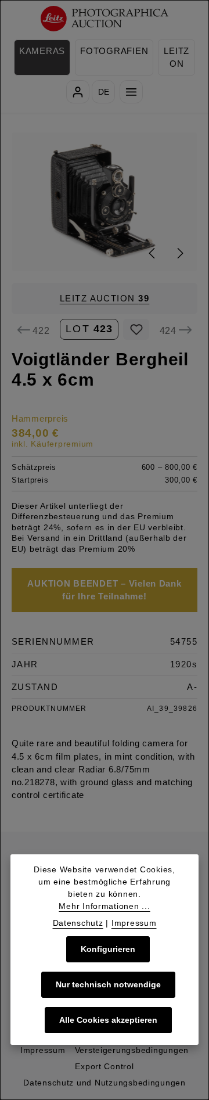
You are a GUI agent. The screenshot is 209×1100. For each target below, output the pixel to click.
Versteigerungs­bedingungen (132, 1050)
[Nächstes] (179, 253)
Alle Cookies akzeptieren (108, 1019)
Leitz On (176, 57)
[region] (104, 201)
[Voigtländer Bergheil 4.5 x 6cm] (104, 201)
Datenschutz (78, 923)
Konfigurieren (108, 949)
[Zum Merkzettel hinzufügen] (136, 329)
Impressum (43, 1050)
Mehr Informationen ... (104, 906)
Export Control (104, 1066)
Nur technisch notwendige (108, 984)
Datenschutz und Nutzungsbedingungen (104, 1082)
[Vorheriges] (152, 253)
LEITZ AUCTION (105, 298)
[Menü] (131, 91)
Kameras (42, 51)
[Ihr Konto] (77, 91)
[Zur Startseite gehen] (105, 19)
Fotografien (114, 51)
